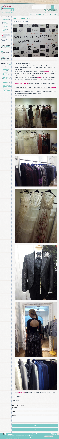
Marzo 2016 (5, 31)
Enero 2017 (5, 26)
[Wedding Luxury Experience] (35, 56)
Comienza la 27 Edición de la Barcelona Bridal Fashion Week (6, 61)
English (52, 12)
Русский (55, 12)
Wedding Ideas (5, 82)
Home (31, 14)
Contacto (55, 14)
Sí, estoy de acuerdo (48, 436)
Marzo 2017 (5, 23)
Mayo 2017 (5, 20)
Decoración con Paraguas (5, 46)
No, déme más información (15, 438)
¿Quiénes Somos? (37, 14)
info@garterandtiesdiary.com (8, 434)
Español (46, 12)
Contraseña (24, 8)
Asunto (13, 411)
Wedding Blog (5, 78)
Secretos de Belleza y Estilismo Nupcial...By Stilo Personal (6, 56)
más (10, 64)
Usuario (24, 6)
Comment (14, 415)
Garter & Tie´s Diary (6, 80)
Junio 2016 (5, 27)
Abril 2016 (5, 30)
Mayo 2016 (5, 29)
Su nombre (14, 407)
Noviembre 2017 (6, 19)
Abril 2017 (4, 22)
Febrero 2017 (5, 25)
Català (49, 12)
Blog (50, 14)
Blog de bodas (5, 74)
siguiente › (7, 34)
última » (3, 36)
